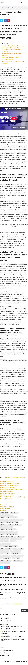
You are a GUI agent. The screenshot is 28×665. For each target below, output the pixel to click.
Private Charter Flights (16, 539)
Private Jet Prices (15, 553)
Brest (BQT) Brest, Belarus (7, 495)
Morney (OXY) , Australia (6, 499)
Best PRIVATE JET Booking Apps (9, 485)
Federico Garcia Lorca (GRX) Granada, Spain (11, 489)
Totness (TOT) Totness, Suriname (10, 581)
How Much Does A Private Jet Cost (8, 517)
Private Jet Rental (10, 7)
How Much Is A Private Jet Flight (8, 529)
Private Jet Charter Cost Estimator (9, 546)
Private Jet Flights (15, 551)
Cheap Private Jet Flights (7, 515)
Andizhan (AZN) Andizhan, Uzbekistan (15, 477)
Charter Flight (4, 512)
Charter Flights (14, 512)
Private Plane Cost (18, 560)
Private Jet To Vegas (5, 558)
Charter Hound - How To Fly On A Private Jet (16, 661)
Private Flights (4, 541)
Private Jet (13, 541)
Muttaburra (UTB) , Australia (7, 487)
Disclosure (3, 510)
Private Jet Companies (18, 548)
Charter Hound (4, 17)
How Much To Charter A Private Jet (9, 534)
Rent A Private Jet (5, 563)
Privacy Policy (4, 505)
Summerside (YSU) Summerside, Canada (11, 589)
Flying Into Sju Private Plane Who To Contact (12, 577)
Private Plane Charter (6, 560)
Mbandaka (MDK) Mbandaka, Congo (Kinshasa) (12, 497)
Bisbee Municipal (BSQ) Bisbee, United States (13, 598)
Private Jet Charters (5, 548)
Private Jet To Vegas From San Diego (10, 483)
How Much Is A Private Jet (7, 506)
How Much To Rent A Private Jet (8, 536)
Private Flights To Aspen (6, 481)
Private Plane (16, 558)
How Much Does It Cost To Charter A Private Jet (12, 519)
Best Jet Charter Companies (7, 493)
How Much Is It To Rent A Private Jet (9, 531)
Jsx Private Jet (4, 539)
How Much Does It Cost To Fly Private (9, 522)
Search (2, 608)
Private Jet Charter (5, 508)
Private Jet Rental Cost (17, 555)
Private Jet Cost (4, 551)
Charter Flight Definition (6, 491)
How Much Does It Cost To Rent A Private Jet (11, 524)
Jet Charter (20, 536)
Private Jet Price (5, 553)
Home (3, 7)
